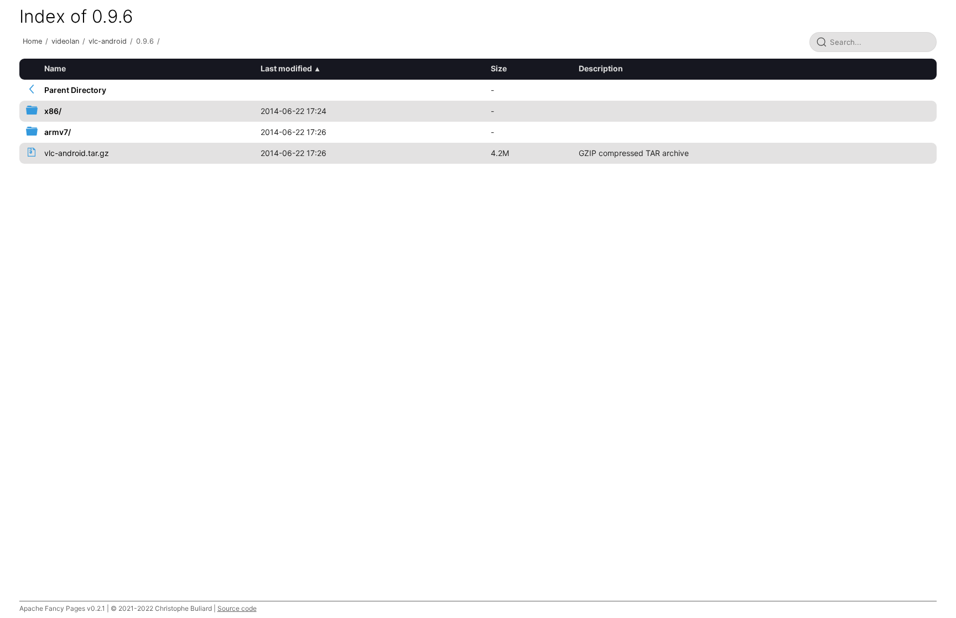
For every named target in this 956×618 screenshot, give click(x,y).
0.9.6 (145, 41)
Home (32, 41)
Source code (237, 608)
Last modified (286, 68)
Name (55, 68)
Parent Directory (75, 90)
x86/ (52, 111)
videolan (65, 41)
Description (601, 68)
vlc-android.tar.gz (76, 153)
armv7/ (57, 132)
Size (499, 68)
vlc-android (108, 41)
